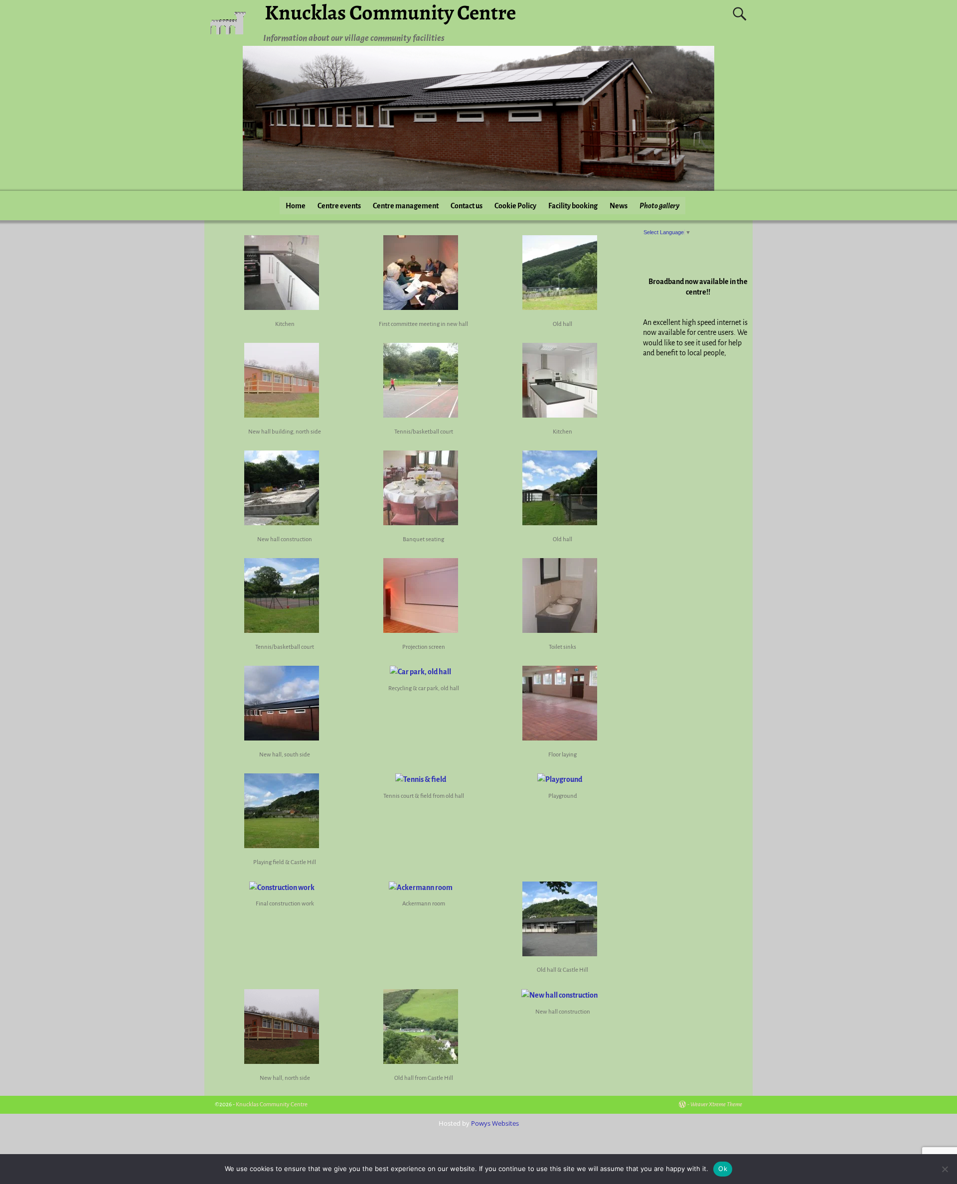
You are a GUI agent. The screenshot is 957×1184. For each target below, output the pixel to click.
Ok (722, 1169)
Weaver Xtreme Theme (716, 1104)
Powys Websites (495, 1123)
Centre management (406, 206)
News (619, 206)
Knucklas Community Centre (272, 1104)
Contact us (466, 206)
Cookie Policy (515, 206)
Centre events (339, 206)
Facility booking (573, 206)
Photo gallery (659, 206)
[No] (945, 1169)
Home (296, 206)
